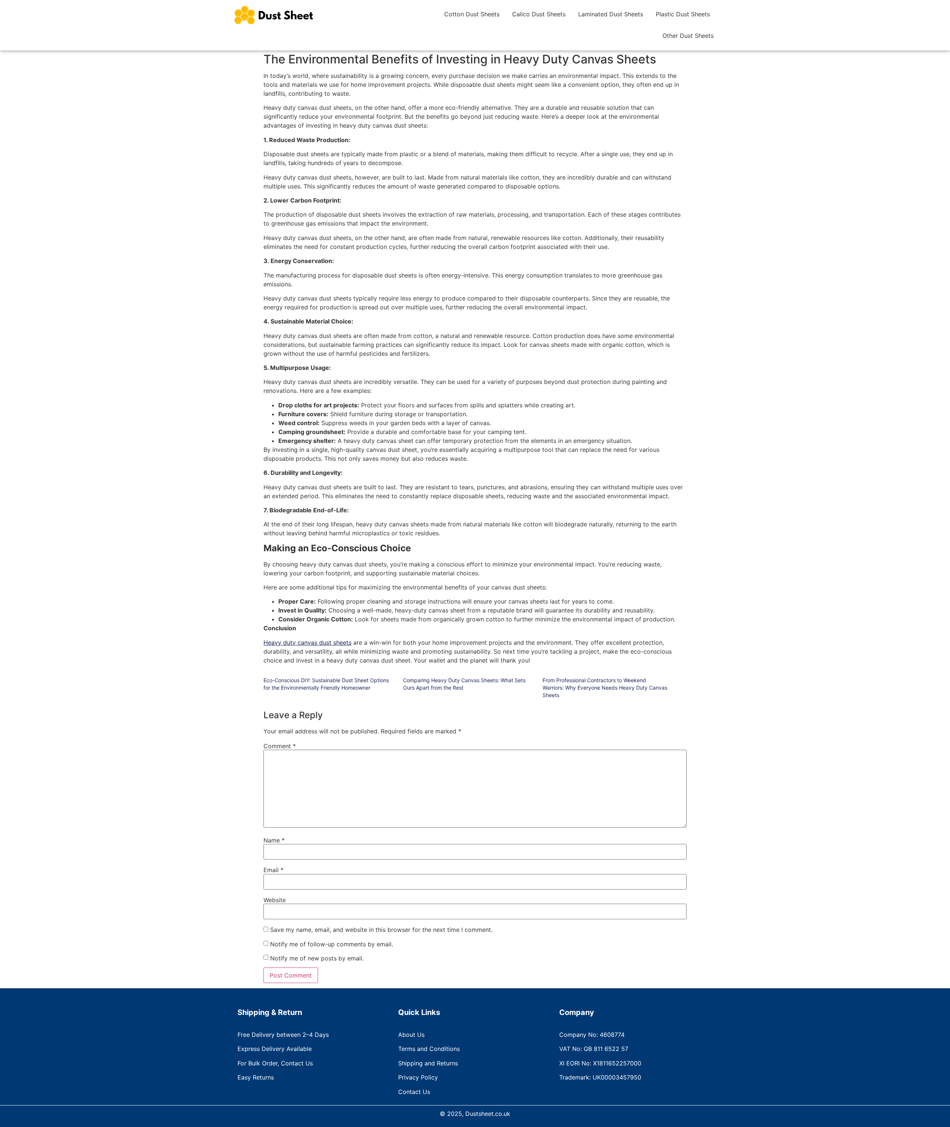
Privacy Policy (418, 1077)
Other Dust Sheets (688, 35)
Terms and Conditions (429, 1048)
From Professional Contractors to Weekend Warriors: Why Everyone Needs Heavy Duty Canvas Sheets (605, 687)
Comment (279, 746)
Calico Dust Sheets (539, 14)
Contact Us (414, 1091)
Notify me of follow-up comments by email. (331, 944)
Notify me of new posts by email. (317, 958)
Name (274, 840)
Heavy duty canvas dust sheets (307, 642)
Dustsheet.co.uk (487, 1113)
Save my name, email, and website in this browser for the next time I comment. (381, 930)
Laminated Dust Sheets (610, 14)
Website (274, 900)
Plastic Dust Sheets (683, 14)
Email (273, 870)
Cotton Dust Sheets (471, 14)
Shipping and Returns (428, 1063)
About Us (411, 1034)
